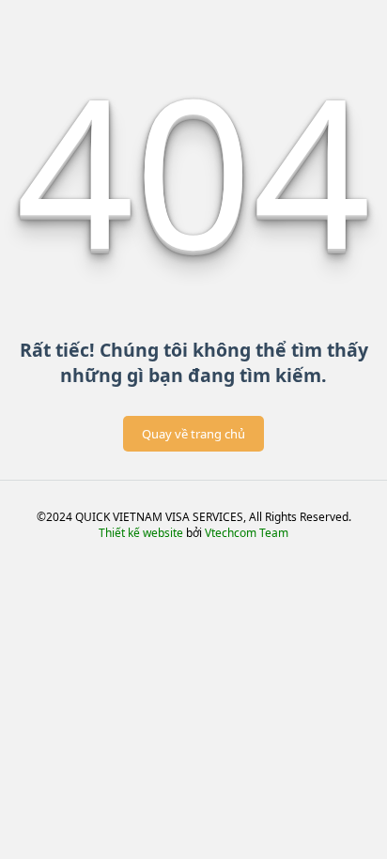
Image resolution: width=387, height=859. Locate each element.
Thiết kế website (141, 533)
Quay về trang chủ (193, 433)
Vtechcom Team (246, 533)
